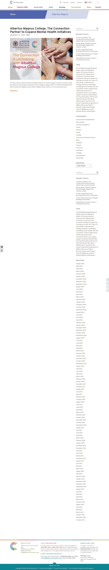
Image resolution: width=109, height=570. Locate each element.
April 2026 (79, 269)
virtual (91, 109)
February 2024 (80, 322)
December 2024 (81, 305)
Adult (51, 7)
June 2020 (79, 407)
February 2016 (80, 476)
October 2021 (80, 387)
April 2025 (79, 294)
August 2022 (80, 366)
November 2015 (81, 484)
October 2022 (80, 361)
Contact (79, 2)
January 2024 (80, 325)
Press (86, 101)
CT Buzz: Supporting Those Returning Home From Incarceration (87, 50)
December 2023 (81, 328)
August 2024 (80, 312)
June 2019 (79, 433)
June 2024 (79, 317)
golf (93, 86)
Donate (98, 7)
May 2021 (79, 394)
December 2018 (81, 445)
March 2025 (80, 297)
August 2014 (80, 504)
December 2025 (81, 279)
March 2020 (80, 412)
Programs (79, 143)
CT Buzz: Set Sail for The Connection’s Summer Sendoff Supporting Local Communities (85, 39)
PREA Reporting (85, 556)
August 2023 (80, 338)
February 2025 (80, 299)
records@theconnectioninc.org (51, 558)
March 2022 (80, 376)
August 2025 (80, 287)
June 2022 (79, 371)
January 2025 (80, 302)
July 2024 (79, 315)
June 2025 (79, 289)
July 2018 (79, 451)
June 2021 (79, 392)
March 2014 (79, 512)
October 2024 (80, 307)
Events (78, 127)
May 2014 (79, 510)
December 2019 (81, 420)
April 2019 (79, 435)
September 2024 (81, 310)
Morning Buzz (86, 97)
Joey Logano (92, 93)
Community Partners (82, 78)
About (10, 7)
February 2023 (80, 353)
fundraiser (84, 84)
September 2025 (81, 284)
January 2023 (80, 356)
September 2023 (81, 335)
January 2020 (80, 417)
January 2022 (80, 381)
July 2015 (79, 492)
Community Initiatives (82, 125)
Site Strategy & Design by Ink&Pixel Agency (81, 568)
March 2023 (80, 351)
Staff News (79, 150)
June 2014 (79, 507)
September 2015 (81, 486)
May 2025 (79, 292)
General (78, 130)
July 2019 (79, 430)
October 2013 (80, 520)
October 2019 (80, 422)
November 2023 (81, 330)
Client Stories (80, 122)
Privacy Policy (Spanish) (60, 568)
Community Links (89, 76)
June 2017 (79, 463)
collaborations (89, 74)
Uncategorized (80, 155)
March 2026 (80, 271)
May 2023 (79, 346)
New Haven (91, 99)
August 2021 (80, 389)
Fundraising (91, 84)
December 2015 (81, 481)
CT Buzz (93, 80)
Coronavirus (80, 80)
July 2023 (79, 340)
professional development (88, 103)
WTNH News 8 (91, 111)
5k (77, 68)
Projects (78, 145)
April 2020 (79, 410)
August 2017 (80, 461)
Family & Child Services (87, 82)
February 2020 (80, 415)
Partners (65, 2)
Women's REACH (81, 111)
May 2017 (79, 466)
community (79, 76)
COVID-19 (87, 80)
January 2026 (80, 276)
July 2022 (79, 369)
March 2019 (79, 438)
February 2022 (80, 379)
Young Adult (38, 7)
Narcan (85, 99)
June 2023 (79, 343)
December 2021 (81, 384)
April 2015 (79, 497)
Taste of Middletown (82, 109)
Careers (73, 2)
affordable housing (84, 68)
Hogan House (93, 89)
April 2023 (79, 348)
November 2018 (81, 448)
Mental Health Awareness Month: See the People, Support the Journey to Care (86, 45)
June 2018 (79, 453)
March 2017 (79, 469)
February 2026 (80, 274)
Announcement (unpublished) (85, 119)
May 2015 (79, 494)
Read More (14, 91)
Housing (62, 7)
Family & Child (22, 7)
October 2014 (80, 502)
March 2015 (79, 499)
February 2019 (80, 440)
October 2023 (80, 333)
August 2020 (80, 402)
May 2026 (79, 266)
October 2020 (80, 399)
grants (86, 89)
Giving (90, 86)
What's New (79, 158)
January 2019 (80, 443)
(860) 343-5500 (26, 550)
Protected (79, 148)
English (89, 2)
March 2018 (79, 456)
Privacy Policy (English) (45, 568)
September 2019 (81, 425)
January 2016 (80, 479)
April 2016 (79, 474)
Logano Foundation (82, 95)
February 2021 (80, 397)
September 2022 (81, 363)
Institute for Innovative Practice (85, 137)
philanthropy (80, 101)
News (89, 7)
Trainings (79, 153)
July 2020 (79, 404)
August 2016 (80, 471)
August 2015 (80, 489)
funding (78, 84)
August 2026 (80, 263)
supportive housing (88, 107)
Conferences (93, 78)
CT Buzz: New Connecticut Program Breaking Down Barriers (87, 54)
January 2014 (80, 515)
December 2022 (81, 358)
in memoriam (80, 91)
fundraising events (82, 86)
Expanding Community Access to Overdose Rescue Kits (86, 59)
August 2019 (80, 428)
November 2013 (81, 517)
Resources (84, 105)
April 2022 (79, 374)
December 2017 (81, 458)
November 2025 (81, 281)
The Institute (76, 7)
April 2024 (79, 320)
